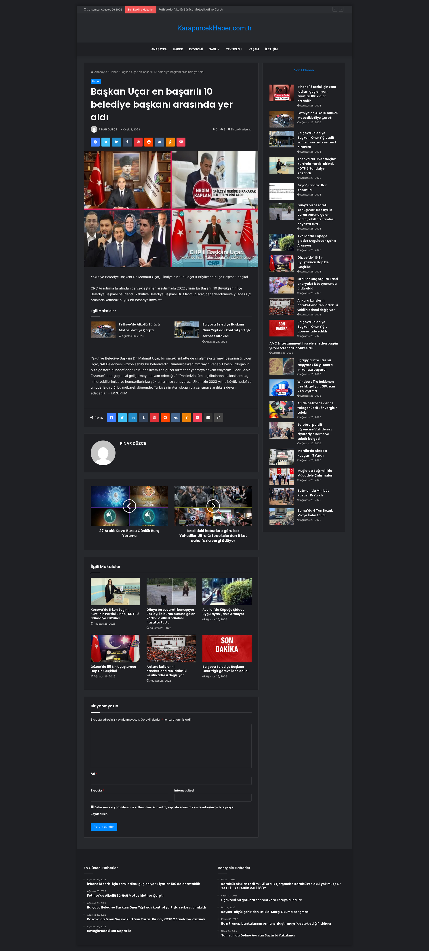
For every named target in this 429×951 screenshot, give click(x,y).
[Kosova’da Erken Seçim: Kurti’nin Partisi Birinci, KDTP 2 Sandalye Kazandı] (115, 591)
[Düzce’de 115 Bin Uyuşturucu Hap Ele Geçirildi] (115, 648)
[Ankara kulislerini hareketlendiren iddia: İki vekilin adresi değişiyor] (171, 648)
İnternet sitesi (184, 790)
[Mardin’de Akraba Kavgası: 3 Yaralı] (281, 457)
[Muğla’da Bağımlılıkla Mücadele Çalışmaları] (281, 476)
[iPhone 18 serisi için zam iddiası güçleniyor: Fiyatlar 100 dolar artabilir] (281, 93)
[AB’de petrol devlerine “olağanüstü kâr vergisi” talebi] (281, 409)
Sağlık (214, 49)
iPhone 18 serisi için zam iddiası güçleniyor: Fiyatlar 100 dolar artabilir (316, 94)
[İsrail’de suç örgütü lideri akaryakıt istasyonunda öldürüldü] (281, 285)
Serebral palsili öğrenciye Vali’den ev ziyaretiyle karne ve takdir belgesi (314, 431)
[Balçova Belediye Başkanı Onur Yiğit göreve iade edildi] (227, 648)
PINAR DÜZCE (108, 129)
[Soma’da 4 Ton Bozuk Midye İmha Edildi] (281, 516)
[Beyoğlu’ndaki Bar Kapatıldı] (281, 191)
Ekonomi (196, 49)
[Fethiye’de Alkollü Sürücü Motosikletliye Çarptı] (103, 329)
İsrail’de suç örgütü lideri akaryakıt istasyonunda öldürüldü (317, 284)
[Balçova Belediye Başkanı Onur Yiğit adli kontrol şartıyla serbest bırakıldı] (187, 329)
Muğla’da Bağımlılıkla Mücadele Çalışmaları (315, 473)
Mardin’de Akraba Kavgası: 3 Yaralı (312, 453)
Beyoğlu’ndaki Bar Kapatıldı (312, 187)
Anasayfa (159, 49)
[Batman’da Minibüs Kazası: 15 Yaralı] (281, 496)
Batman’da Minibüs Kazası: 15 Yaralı (313, 493)
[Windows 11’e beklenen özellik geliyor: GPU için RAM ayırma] (281, 387)
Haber (178, 49)
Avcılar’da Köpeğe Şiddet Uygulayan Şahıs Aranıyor (223, 611)
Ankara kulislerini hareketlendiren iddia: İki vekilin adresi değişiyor (167, 670)
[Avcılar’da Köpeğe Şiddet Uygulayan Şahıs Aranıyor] (227, 591)
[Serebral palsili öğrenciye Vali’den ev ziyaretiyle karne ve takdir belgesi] (281, 430)
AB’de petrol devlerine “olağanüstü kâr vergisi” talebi (317, 408)
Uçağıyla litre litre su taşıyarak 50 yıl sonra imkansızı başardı (315, 365)
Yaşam (254, 49)
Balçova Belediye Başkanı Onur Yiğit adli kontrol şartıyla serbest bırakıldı (208, 9)
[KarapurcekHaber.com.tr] (214, 28)
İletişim (271, 49)
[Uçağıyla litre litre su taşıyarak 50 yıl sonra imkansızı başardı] (281, 366)
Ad (94, 773)
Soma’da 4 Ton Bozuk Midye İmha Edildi (315, 512)
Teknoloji (234, 49)
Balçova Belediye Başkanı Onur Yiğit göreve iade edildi (225, 668)
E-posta (97, 790)
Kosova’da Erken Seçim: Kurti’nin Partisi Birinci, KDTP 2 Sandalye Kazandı (115, 613)
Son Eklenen (304, 70)
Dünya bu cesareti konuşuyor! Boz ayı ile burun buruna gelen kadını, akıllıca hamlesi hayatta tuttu (171, 616)
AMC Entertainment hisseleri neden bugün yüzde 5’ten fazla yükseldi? (303, 345)
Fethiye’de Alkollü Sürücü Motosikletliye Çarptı (317, 115)
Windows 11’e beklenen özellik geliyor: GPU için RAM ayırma (316, 386)
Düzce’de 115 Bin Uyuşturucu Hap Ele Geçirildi (113, 668)
